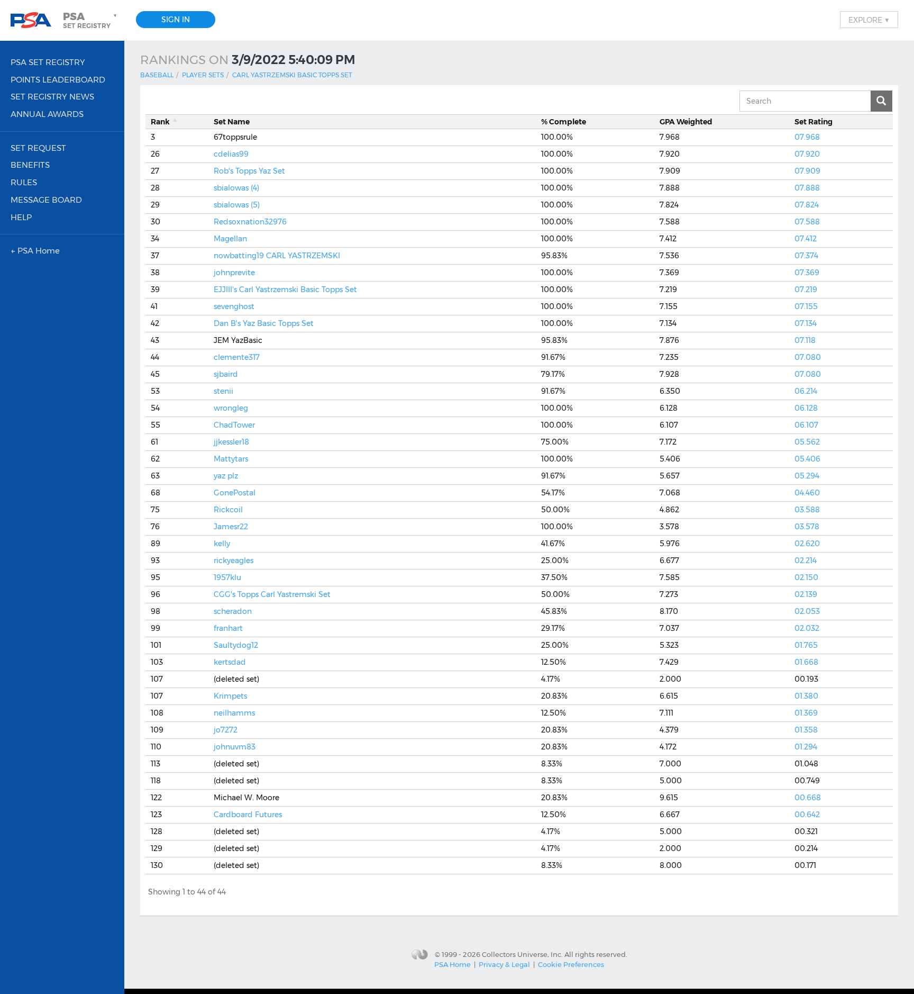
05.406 (807, 459)
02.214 (805, 560)
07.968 (807, 137)
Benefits (30, 165)
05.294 (806, 476)
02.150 (806, 577)
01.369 (806, 713)
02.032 (806, 628)
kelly (222, 543)
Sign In (175, 19)
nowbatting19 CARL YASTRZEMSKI (277, 255)
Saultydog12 (236, 645)
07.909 (807, 171)
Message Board (46, 200)
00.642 (807, 814)
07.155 (806, 306)
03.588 (807, 509)
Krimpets (230, 696)
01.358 (806, 730)
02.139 (805, 594)
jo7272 (225, 730)
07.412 (805, 238)
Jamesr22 (231, 526)
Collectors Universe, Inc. (522, 954)
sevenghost (234, 306)
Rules (24, 182)
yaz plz (226, 476)
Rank (160, 121)
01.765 (806, 645)
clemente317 (237, 357)
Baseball (156, 75)
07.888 (807, 188)
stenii (223, 391)
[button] (91, 20)
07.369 (806, 272)
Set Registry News (52, 97)
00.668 (807, 797)
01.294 (805, 747)
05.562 (807, 442)
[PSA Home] (35, 20)
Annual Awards (47, 114)
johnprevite (234, 272)
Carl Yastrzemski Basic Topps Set (292, 75)
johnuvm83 (234, 747)
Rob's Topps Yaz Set (249, 171)
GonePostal (234, 493)
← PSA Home (35, 251)
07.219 (805, 289)
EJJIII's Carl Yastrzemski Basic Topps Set (285, 289)
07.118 (805, 340)
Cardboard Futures (248, 814)
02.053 (807, 611)
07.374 (806, 255)
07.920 (807, 154)
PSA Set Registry (48, 62)
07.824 (806, 205)
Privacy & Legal (504, 964)
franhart (228, 628)
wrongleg (231, 408)
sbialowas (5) (237, 205)
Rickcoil (228, 509)
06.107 (806, 425)
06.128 (806, 408)
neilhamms (234, 713)
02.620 (807, 543)
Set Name (232, 121)
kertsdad (230, 662)
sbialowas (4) (236, 188)
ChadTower (234, 425)
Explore (869, 19)
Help (21, 217)
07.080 (807, 357)
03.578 (806, 526)
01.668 (806, 662)
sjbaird (226, 374)
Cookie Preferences (571, 964)
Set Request (38, 148)
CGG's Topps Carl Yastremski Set (272, 594)
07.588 (807, 222)
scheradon (233, 611)
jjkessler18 (231, 442)
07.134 (805, 323)
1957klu (227, 577)
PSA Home (452, 964)
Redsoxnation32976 (250, 222)
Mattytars (231, 459)
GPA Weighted (686, 121)
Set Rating (813, 121)
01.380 (806, 696)
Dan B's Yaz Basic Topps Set (264, 323)
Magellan (230, 238)
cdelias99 (231, 154)
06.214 (805, 391)
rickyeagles (233, 560)
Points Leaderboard (58, 80)
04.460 (807, 493)
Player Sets (203, 75)
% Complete (563, 121)
